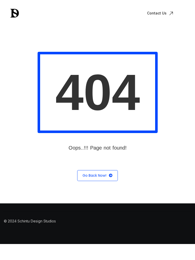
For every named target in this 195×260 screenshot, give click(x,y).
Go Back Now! (94, 175)
